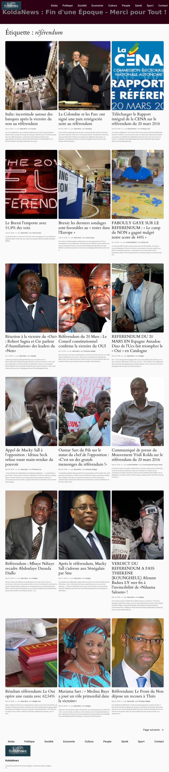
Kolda (143, 242)
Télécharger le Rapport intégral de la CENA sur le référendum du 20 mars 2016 (136, 119)
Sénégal (33, 356)
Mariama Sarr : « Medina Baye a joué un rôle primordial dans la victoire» (84, 696)
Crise (34, 233)
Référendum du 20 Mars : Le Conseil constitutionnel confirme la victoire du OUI (83, 341)
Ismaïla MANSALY (131, 242)
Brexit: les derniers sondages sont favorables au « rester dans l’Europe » (84, 228)
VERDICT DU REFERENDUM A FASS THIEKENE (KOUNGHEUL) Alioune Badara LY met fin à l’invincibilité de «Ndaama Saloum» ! (134, 577)
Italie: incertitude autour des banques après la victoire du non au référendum (29, 119)
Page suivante (153, 729)
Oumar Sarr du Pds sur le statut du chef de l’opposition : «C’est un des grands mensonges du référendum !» (84, 457)
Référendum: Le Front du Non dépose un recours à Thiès (138, 694)
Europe (33, 129)
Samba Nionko (132, 129)
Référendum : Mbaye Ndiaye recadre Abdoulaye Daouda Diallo (29, 568)
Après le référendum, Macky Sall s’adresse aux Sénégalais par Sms (83, 568)
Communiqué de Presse (150, 465)
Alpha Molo (23, 129)
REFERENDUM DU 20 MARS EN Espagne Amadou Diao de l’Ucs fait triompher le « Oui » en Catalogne (137, 343)
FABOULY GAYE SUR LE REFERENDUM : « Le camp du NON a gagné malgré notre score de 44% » (136, 230)
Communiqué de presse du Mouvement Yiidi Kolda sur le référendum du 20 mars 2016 (137, 455)
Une (148, 129)
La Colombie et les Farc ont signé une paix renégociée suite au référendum (82, 119)
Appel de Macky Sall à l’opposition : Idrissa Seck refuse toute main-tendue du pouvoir (29, 457)
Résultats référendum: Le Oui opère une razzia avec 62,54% (30, 694)
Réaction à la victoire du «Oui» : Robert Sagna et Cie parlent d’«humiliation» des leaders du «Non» (31, 343)
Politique (144, 129)
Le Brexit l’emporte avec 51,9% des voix (26, 225)
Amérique (89, 129)
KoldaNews (12, 760)
